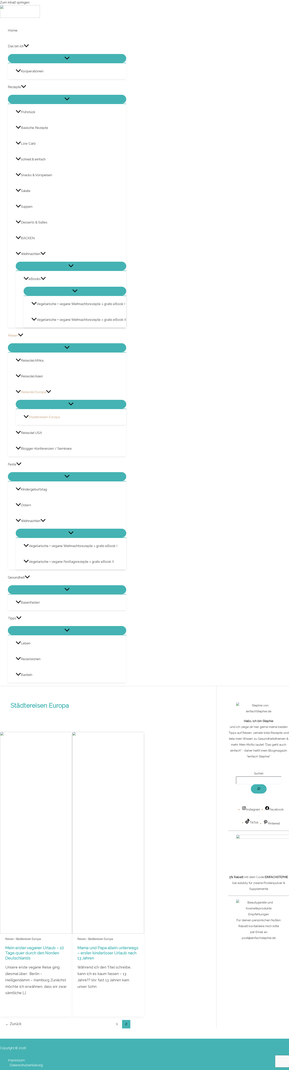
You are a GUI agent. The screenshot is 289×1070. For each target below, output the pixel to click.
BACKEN (28, 238)
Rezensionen (30, 659)
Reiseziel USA (31, 433)
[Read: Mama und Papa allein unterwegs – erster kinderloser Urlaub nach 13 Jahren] (108, 932)
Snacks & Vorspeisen (36, 175)
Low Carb (28, 143)
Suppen (26, 206)
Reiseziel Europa (33, 392)
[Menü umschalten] (67, 58)
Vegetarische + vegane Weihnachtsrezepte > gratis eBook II (81, 320)
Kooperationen (32, 71)
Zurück (13, 1024)
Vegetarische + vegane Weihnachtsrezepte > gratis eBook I (81, 304)
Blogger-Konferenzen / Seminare (46, 448)
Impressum (16, 1060)
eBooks (35, 279)
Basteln (26, 675)
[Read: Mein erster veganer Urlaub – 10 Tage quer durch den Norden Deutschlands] (36, 932)
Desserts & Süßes (34, 222)
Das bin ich (16, 46)
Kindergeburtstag (34, 489)
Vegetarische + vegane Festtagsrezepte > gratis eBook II (71, 562)
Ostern (26, 505)
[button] (26, 46)
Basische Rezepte (34, 128)
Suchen (258, 773)
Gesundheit (16, 577)
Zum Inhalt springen (14, 2)
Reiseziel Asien (32, 376)
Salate (25, 191)
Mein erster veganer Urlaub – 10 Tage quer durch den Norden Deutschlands (34, 952)
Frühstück (28, 112)
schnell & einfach (33, 159)
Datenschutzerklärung (26, 1065)
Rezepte (14, 87)
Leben (25, 643)
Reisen (13, 335)
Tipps (12, 618)
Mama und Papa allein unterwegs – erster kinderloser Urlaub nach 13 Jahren (107, 952)
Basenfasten (30, 602)
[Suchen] (259, 789)
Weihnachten (30, 254)
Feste (12, 464)
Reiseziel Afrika (32, 360)
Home (12, 30)
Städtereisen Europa (44, 417)
